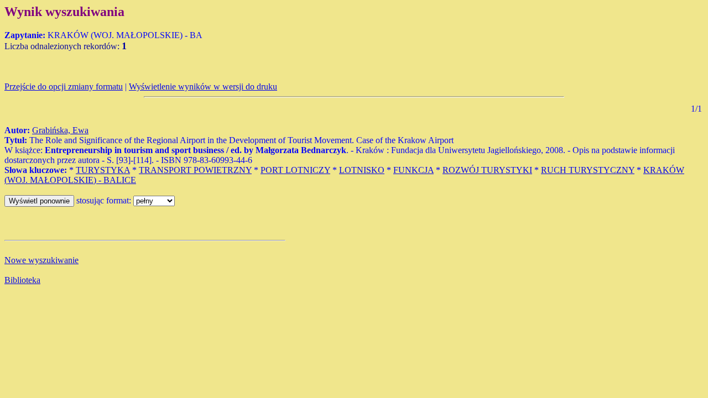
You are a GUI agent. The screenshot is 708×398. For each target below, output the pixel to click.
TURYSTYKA (103, 170)
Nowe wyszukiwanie (41, 260)
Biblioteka (22, 280)
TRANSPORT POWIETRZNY (195, 170)
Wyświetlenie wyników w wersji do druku (203, 86)
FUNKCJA (413, 170)
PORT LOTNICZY (295, 170)
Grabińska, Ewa (60, 130)
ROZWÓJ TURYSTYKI (487, 170)
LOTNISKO (361, 170)
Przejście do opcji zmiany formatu (63, 86)
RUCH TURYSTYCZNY (587, 170)
